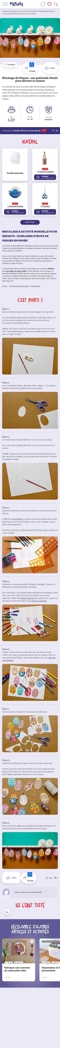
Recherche (56, 4)
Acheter (48, 177)
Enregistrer (11, 64)
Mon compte (43, 4)
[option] (18, 960)
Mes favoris (49, 4)
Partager (32, 71)
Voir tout (30, 222)
